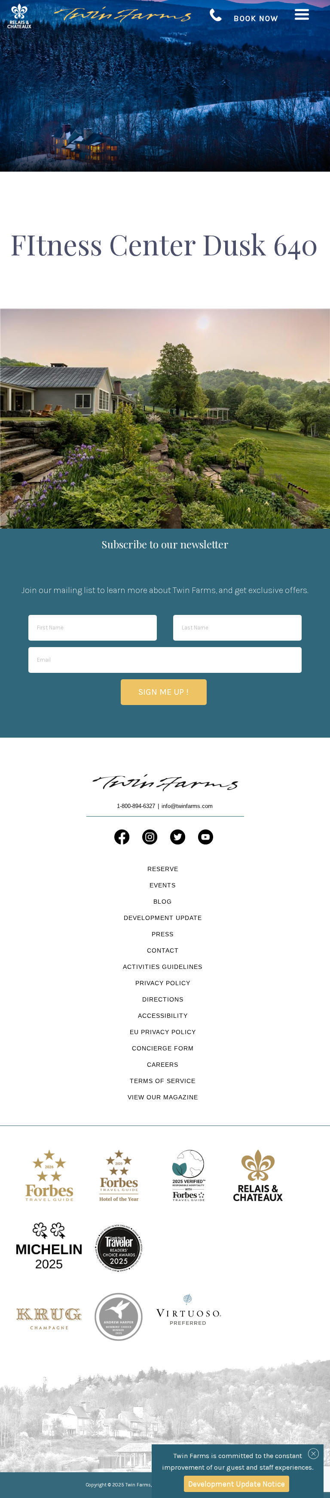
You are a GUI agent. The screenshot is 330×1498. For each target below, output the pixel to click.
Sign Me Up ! (163, 692)
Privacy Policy (162, 983)
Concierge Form (163, 1048)
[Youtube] (205, 836)
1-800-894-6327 (216, 15)
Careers (162, 1064)
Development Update (163, 917)
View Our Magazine (163, 1097)
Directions (162, 999)
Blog (162, 901)
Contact (163, 950)
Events (163, 885)
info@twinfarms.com (187, 806)
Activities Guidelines (162, 966)
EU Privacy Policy (163, 1032)
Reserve (162, 869)
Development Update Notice (236, 1484)
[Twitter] (177, 836)
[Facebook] (121, 836)
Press (163, 934)
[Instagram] (149, 836)
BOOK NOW (256, 18)
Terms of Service (163, 1080)
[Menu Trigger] (302, 14)
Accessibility (163, 1015)
